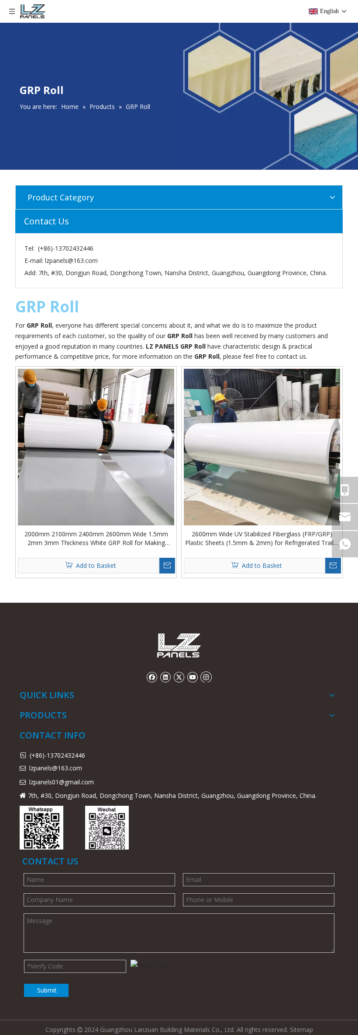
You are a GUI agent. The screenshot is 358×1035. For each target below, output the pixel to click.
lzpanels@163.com (71, 260)
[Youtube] (192, 676)
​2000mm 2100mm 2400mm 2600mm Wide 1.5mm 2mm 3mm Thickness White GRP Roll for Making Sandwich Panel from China (96, 538)
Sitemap (301, 1029)
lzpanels (40, 782)
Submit (47, 990)
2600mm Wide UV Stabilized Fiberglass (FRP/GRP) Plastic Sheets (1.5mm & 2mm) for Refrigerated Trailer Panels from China (262, 538)
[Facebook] (151, 676)
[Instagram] (206, 676)
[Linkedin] (165, 676)
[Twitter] (178, 676)
